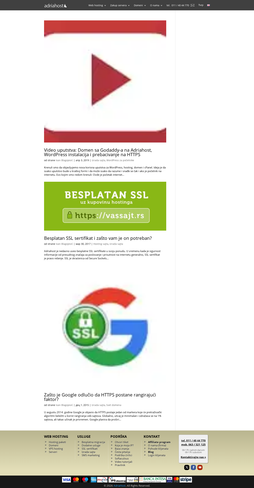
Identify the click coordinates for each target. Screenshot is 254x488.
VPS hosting (56, 448)
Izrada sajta (98, 160)
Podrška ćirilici (123, 455)
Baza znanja (122, 448)
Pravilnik (120, 465)
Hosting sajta (100, 243)
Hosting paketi (57, 442)
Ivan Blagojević (64, 160)
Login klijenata (156, 455)
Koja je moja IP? (124, 445)
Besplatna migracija (93, 442)
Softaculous (122, 458)
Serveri (53, 452)
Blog (151, 452)
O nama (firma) (157, 445)
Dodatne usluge (91, 445)
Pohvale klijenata (158, 448)
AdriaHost (119, 485)
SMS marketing (91, 455)
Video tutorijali (123, 461)
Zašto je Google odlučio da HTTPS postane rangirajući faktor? (100, 397)
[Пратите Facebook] (193, 467)
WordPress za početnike (120, 160)
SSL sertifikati (90, 448)
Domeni (53, 445)
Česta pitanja (122, 452)
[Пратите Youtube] (200, 467)
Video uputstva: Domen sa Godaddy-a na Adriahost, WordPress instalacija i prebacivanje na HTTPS (98, 152)
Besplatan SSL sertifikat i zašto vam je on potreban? (98, 238)
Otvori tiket (121, 442)
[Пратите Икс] (186, 467)
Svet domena (113, 405)
